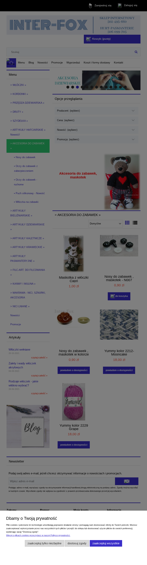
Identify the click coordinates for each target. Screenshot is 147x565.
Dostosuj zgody (77, 543)
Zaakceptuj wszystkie (105, 543)
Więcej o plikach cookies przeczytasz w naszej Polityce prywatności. (38, 535)
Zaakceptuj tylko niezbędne (44, 543)
